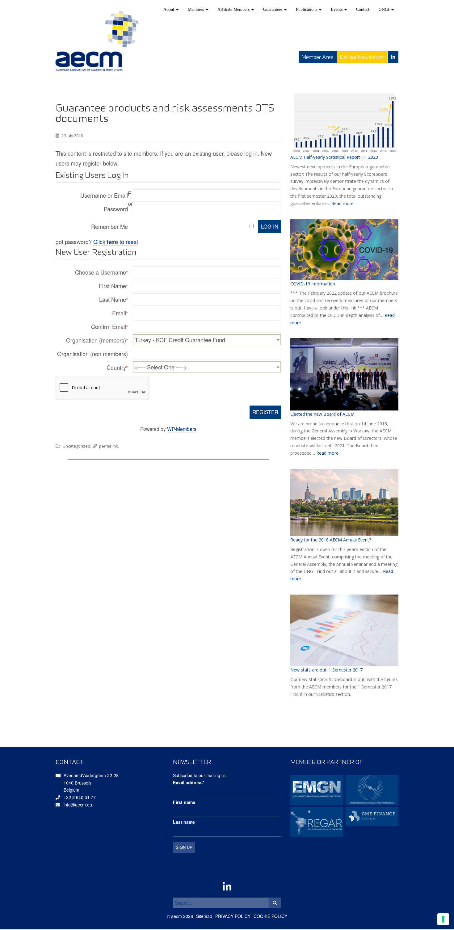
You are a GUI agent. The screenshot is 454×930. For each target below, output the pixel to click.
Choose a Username (101, 272)
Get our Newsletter (362, 57)
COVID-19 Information (312, 284)
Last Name (113, 299)
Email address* (188, 782)
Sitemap (204, 916)
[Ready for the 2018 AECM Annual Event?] (344, 503)
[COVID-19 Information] (344, 249)
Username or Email (104, 195)
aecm (176, 916)
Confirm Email (109, 326)
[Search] (275, 903)
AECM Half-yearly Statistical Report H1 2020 (334, 157)
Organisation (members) (97, 340)
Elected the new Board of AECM (322, 414)
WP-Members (181, 428)
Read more (342, 203)
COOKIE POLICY (270, 916)
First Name (113, 286)
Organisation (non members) (92, 354)
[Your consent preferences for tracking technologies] (443, 919)
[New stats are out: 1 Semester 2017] (344, 630)
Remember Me (109, 226)
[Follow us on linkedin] (393, 57)
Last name (184, 822)
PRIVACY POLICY (232, 916)
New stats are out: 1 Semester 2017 (326, 670)
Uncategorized (76, 446)
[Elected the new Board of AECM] (344, 374)
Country (117, 367)
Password (116, 209)
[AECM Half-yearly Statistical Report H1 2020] (344, 123)
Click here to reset (115, 242)
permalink (108, 446)
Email (120, 313)
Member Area (318, 57)
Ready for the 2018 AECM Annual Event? (330, 540)
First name (184, 802)
